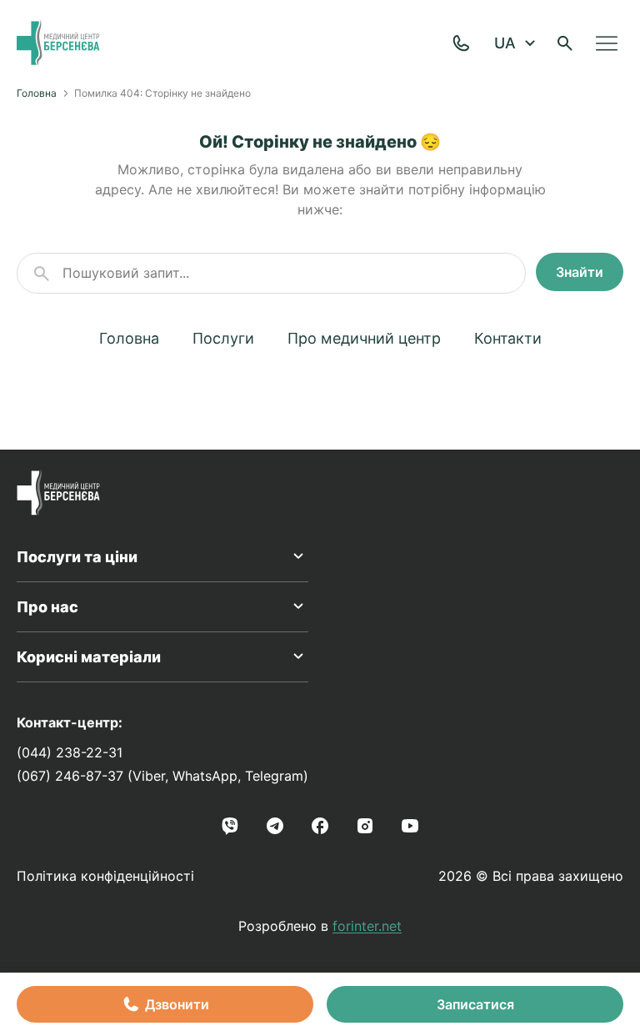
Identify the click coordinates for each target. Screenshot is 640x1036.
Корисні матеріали (89, 657)
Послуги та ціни (77, 557)
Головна (37, 93)
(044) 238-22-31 (69, 752)
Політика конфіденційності (105, 876)
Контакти (508, 338)
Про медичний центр (364, 338)
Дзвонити (177, 1004)
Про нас (47, 607)
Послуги (223, 338)
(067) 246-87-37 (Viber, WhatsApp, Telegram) (162, 775)
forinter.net (367, 926)
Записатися (475, 1004)
